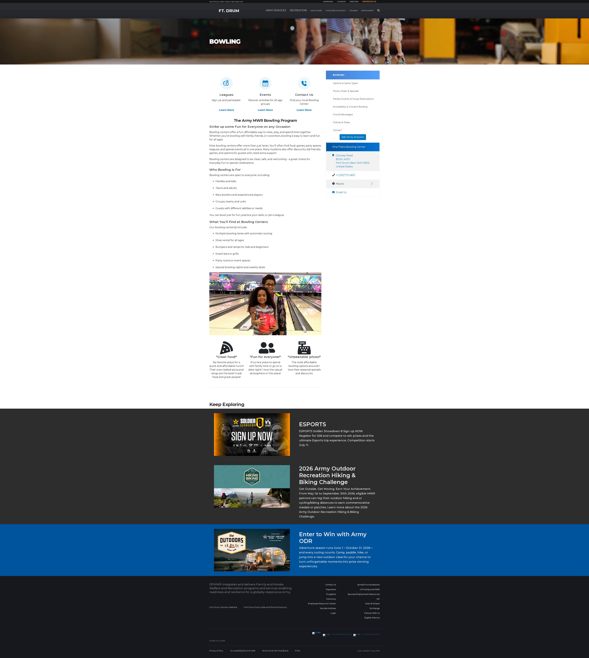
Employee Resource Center (322, 603)
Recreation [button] (298, 10)
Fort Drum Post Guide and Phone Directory (265, 607)
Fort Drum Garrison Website (223, 607)
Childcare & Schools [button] (336, 11)
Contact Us (330, 585)
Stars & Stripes (372, 603)
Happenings (328, 1)
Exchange (375, 608)
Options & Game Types (345, 83)
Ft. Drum (229, 11)
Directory (354, 1)
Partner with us (369, 1)
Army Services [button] (276, 10)
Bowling (338, 75)
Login (333, 613)
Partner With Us (372, 613)
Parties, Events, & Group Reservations (353, 99)
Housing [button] (353, 11)
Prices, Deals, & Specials (345, 91)
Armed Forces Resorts (368, 585)
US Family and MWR (370, 589)
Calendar (341, 1)
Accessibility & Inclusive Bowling (350, 106)
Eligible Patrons (372, 618)
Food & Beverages (343, 114)
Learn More (226, 110)
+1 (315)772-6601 (345, 175)
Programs (331, 594)
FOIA (297, 651)
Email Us (341, 192)
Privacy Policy (216, 651)
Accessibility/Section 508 (242, 651)
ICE (378, 599)
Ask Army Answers (353, 137)
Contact (337, 130)
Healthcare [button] (316, 11)
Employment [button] (367, 11)
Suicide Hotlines (328, 608)
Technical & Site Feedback (275, 651)
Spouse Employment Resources (364, 594)
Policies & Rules (341, 122)
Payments (331, 589)
